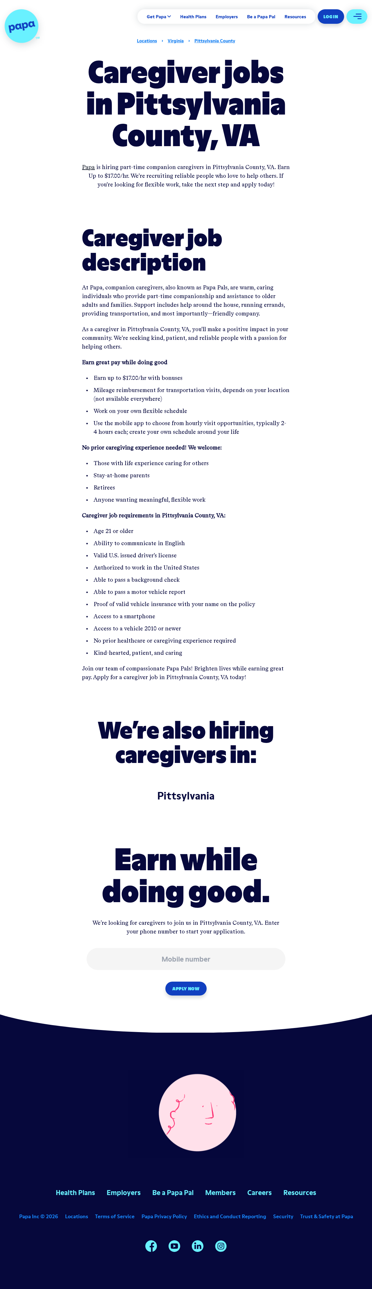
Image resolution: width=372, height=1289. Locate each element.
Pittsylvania (185, 795)
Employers (227, 16)
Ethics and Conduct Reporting (230, 1216)
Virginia (176, 40)
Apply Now (186, 988)
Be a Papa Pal (261, 16)
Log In (330, 16)
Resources (295, 16)
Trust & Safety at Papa (326, 1216)
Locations (147, 40)
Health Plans (193, 16)
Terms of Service (115, 1216)
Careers (259, 1192)
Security (283, 1216)
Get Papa (156, 16)
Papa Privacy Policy (164, 1216)
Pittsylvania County (214, 40)
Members (220, 1192)
